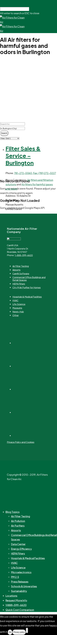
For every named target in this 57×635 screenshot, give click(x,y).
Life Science (18, 304)
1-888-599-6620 (24, 255)
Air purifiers (17, 525)
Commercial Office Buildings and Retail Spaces (29, 278)
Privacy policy (19, 632)
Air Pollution (18, 521)
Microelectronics (21, 572)
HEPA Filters (18, 283)
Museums (17, 308)
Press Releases (19, 581)
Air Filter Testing (20, 266)
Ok (10, 632)
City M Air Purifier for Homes (26, 287)
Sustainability (19, 591)
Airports (16, 270)
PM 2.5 (15, 576)
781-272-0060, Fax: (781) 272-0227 (35, 173)
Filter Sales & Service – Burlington (23, 155)
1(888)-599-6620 (16, 605)
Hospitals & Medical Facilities (27, 296)
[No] (27, 630)
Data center (18, 544)
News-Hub (18, 311)
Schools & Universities (24, 586)
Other (15, 315)
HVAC (15, 300)
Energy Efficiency (21, 548)
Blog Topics (13, 511)
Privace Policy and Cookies (20, 442)
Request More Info (16, 600)
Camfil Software (20, 273)
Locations (11, 595)
